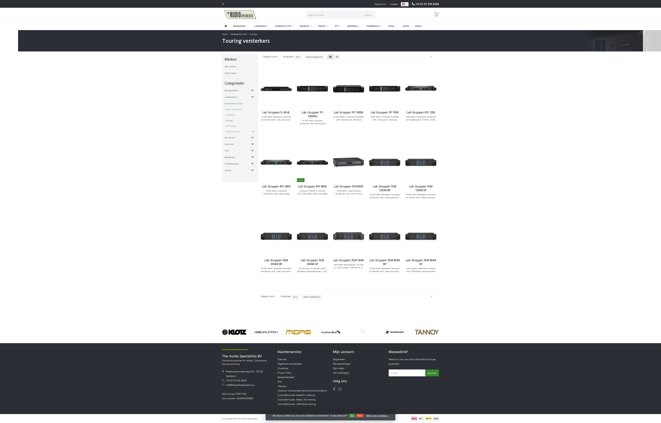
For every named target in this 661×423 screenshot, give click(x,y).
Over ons (282, 359)
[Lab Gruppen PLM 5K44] (348, 236)
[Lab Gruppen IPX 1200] (420, 88)
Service (406, 25)
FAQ (279, 381)
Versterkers (231, 125)
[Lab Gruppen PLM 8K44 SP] (420, 236)
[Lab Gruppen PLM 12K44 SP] (420, 162)
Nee (360, 415)
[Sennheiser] (394, 332)
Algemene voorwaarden (290, 363)
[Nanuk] (362, 331)
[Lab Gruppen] (266, 332)
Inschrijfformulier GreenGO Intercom (296, 395)
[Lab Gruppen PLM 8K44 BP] (384, 236)
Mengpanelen (239, 25)
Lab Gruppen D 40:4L (276, 112)
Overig (391, 25)
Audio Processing (233, 109)
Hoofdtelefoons (372, 25)
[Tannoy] (427, 332)
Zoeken (368, 14)
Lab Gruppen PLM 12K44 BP (384, 188)
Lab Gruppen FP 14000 (348, 112)
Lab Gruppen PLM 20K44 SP (312, 262)
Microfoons (304, 25)
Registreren (380, 3)
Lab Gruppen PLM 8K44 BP (385, 262)
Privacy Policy (284, 372)
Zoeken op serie (232, 131)
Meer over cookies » (377, 415)
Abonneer (432, 372)
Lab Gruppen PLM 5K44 (349, 260)
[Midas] (298, 332)
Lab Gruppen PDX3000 (348, 186)
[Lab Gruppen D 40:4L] (276, 88)
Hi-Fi (337, 25)
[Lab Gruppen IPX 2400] (276, 162)
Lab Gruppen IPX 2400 (276, 186)
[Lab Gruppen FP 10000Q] (312, 88)
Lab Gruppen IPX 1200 (421, 112)
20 (297, 56)
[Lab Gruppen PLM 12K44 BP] (384, 162)
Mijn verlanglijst (341, 372)
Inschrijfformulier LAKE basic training (297, 404)
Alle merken (230, 66)
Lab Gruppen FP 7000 (385, 112)
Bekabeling (352, 25)
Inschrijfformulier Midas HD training (296, 399)
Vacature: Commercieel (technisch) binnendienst (302, 390)
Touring (229, 120)
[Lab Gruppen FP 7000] (384, 88)
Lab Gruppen (231, 72)
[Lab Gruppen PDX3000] (348, 162)
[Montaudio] (330, 332)
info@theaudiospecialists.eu (240, 385)
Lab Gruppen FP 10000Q (312, 114)
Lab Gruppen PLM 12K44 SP (420, 188)
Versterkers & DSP (283, 25)
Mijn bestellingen (341, 363)
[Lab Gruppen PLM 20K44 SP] (312, 236)
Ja (352, 415)
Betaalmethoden (286, 377)
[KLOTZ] (234, 332)
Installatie (230, 114)
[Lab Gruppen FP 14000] (348, 88)
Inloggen (394, 3)
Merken (418, 25)
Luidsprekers (260, 25)
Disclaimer (283, 368)
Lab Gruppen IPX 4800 (312, 186)
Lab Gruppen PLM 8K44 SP (421, 262)
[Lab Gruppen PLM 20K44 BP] (276, 236)
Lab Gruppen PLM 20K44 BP (276, 262)
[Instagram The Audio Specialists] (340, 389)
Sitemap (282, 386)
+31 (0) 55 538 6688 (427, 4)
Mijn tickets (338, 368)
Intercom (322, 25)
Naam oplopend (314, 56)
